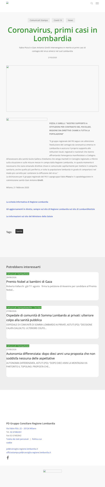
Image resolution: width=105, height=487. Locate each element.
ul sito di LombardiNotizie (82, 209)
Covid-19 (58, 20)
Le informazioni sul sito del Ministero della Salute (29, 216)
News (70, 20)
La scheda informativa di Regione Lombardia (27, 202)
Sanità (19, 231)
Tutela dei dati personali (17, 439)
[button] (97, 3)
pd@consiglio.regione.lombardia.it (22, 449)
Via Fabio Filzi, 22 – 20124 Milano (21, 428)
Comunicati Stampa (39, 20)
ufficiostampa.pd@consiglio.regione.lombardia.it (28, 452)
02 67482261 (16, 432)
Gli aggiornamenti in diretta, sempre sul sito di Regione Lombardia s (38, 209)
